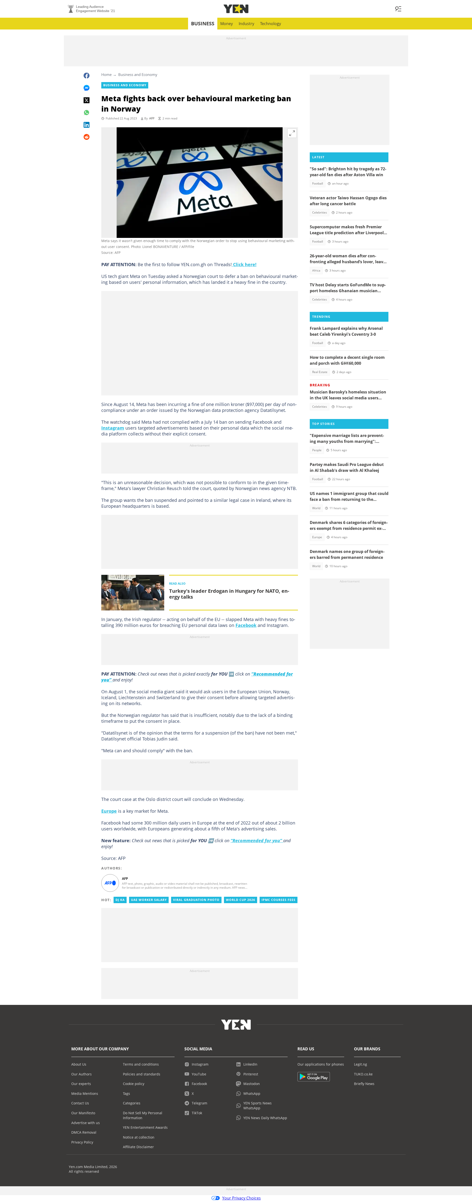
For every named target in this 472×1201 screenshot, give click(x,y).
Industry (246, 23)
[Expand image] (292, 133)
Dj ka (120, 900)
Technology (270, 23)
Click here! (244, 264)
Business (202, 23)
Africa (316, 270)
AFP (151, 118)
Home (106, 74)
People (317, 450)
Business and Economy (137, 74)
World (316, 508)
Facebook (246, 625)
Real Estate (319, 372)
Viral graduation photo (196, 900)
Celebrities (319, 212)
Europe (109, 811)
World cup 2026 (240, 900)
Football (317, 183)
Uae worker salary (149, 900)
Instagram (112, 428)
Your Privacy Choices (241, 1198)
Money (226, 23)
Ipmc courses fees (278, 900)
